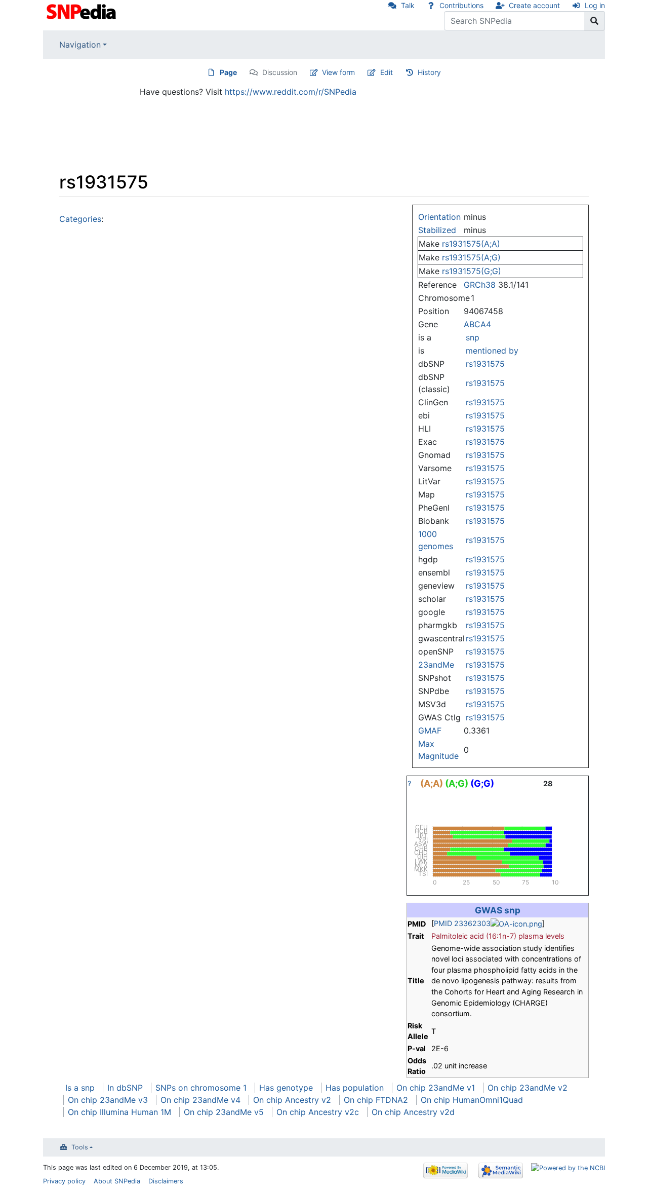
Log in (595, 5)
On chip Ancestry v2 (292, 1100)
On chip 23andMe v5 (224, 1112)
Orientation (439, 217)
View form (338, 72)
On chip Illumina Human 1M (119, 1112)
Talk (408, 5)
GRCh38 (480, 285)
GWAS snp (497, 910)
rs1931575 (485, 364)
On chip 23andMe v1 (435, 1088)
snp (472, 337)
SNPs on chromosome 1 (201, 1088)
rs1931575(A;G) (471, 257)
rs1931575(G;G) (471, 271)
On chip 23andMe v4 (200, 1100)
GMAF (429, 730)
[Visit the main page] (82, 11)
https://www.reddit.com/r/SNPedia (290, 92)
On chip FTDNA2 (376, 1100)
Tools (79, 1147)
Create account (534, 5)
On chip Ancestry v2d (413, 1112)
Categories (80, 219)
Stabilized (437, 230)
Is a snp (80, 1088)
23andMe (436, 665)
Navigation (80, 45)
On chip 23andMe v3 (108, 1100)
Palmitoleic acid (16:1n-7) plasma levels (497, 936)
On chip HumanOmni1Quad (472, 1100)
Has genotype (286, 1088)
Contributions (461, 5)
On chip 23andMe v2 (528, 1088)
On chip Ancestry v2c (317, 1112)
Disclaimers (165, 1181)
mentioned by (492, 350)
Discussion (279, 72)
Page (228, 72)
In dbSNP (125, 1088)
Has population (355, 1088)
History (429, 72)
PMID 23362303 (462, 923)
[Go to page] (594, 20)
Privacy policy (64, 1181)
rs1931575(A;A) (471, 244)
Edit (386, 72)
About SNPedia (117, 1181)
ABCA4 (477, 324)
